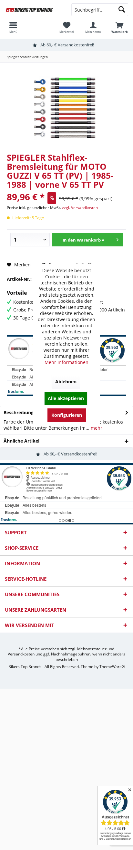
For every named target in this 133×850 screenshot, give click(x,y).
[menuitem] (120, 27)
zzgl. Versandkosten (80, 207)
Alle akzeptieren (66, 398)
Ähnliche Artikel (21, 441)
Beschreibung (19, 412)
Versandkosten (21, 654)
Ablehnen (66, 381)
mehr (95, 428)
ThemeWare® (112, 666)
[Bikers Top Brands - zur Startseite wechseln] (33, 9)
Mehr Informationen (66, 362)
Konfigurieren (66, 415)
